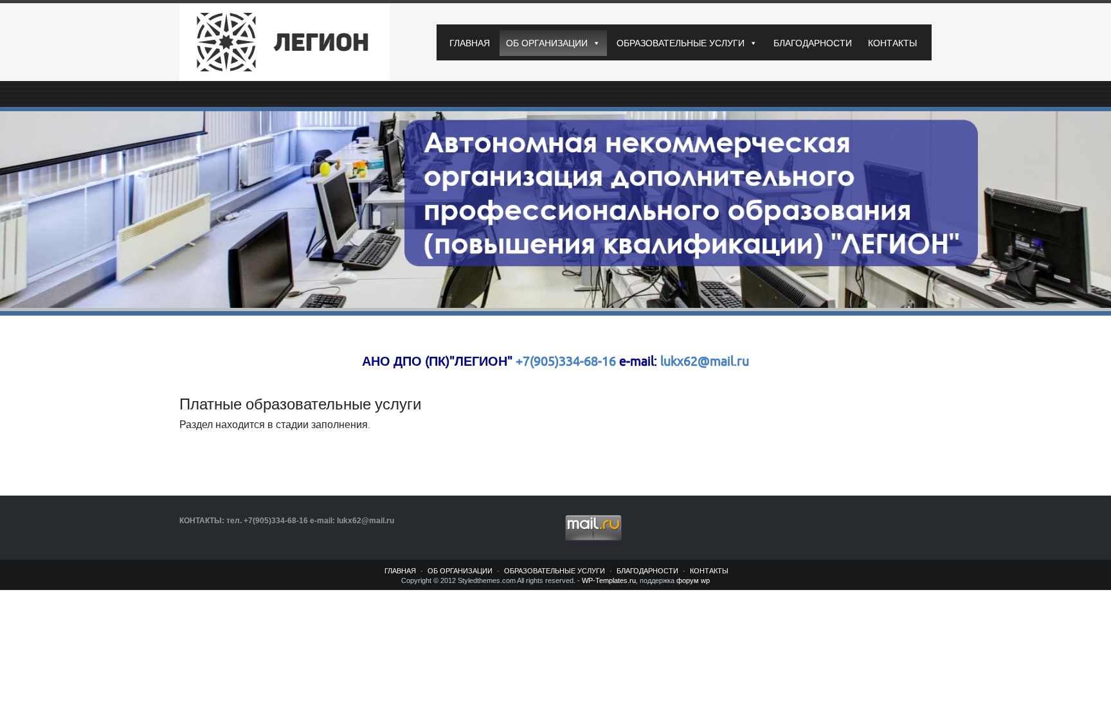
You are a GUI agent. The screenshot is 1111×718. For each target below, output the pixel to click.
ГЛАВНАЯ (469, 43)
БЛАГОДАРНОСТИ (812, 43)
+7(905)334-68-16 (565, 362)
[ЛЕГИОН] (298, 42)
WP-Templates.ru (609, 580)
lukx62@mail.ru (703, 362)
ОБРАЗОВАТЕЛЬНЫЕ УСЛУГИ (681, 43)
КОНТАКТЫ (892, 43)
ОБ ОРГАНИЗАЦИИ (547, 43)
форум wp (693, 580)
